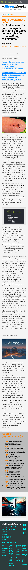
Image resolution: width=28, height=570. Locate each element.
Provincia (11, 545)
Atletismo (18, 552)
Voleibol (17, 551)
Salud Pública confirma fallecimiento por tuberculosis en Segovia (12, 456)
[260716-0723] (14, 506)
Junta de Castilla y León (13, 21)
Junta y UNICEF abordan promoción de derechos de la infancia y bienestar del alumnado (14, 462)
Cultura (24, 551)
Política (24, 546)
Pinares (10, 546)
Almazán (11, 563)
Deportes (18, 545)
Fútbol (17, 549)
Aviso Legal (4, 534)
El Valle (10, 550)
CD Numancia (18, 547)
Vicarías (10, 557)
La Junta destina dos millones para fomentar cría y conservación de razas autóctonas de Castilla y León (15, 487)
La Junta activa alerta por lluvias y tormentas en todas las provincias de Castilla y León (14, 467)
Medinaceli (11, 565)
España (24, 545)
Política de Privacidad (7, 537)
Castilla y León (24, 555)
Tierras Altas (11, 551)
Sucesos (3, 550)
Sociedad (24, 548)
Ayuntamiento (5, 548)
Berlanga (11, 548)
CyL (11, 14)
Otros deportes (18, 560)
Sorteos (24, 564)
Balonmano (18, 554)
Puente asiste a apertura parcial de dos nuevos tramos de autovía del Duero (13, 443)
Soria (3, 545)
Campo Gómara (10, 560)
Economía (24, 550)
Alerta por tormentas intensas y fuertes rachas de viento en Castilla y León (12, 472)
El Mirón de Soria (14, 6)
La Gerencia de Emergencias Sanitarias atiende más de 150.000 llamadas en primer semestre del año (15, 478)
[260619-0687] (14, 216)
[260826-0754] (14, 2)
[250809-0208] (14, 349)
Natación (18, 556)
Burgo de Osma (11, 554)
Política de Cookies (6, 536)
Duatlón (17, 557)
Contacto (4, 539)
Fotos (3, 552)
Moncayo (11, 562)
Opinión (4, 555)
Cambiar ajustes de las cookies (9, 542)
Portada (4, 14)
